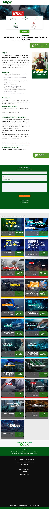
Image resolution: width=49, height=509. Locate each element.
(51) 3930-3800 (24, 465)
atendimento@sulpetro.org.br (24, 469)
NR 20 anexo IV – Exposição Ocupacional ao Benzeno (29, 40)
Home (13, 40)
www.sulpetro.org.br (25, 474)
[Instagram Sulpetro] (24, 444)
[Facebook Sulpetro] (21, 444)
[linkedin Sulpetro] (27, 444)
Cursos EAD (16, 40)
